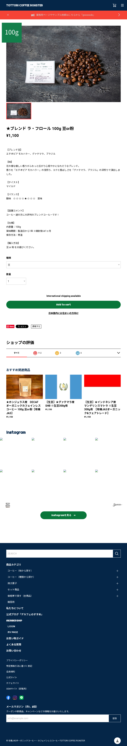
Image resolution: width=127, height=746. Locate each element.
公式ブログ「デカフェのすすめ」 (24, 614)
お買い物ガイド (15, 638)
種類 (8, 258)
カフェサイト (12, 683)
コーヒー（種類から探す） (21, 576)
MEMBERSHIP (14, 620)
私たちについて (15, 608)
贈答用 (11, 602)
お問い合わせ (13, 650)
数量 (8, 274)
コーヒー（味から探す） (20, 570)
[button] (16, 454)
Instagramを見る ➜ (63, 515)
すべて (17, 353)
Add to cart (63, 304)
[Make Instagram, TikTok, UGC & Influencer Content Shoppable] (117, 505)
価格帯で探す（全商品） (20, 595)
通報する (36, 326)
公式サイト (11, 677)
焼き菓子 (12, 583)
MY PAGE (13, 632)
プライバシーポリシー (17, 660)
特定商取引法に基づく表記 (19, 666)
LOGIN (11, 626)
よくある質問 (13, 644)
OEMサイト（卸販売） (17, 689)
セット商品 (13, 589)
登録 (114, 718)
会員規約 (10, 671)
